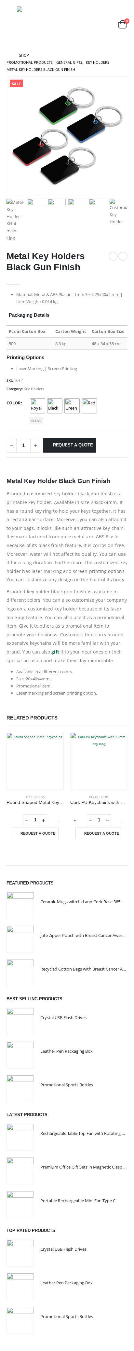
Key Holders (34, 388)
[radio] (37, 406)
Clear (36, 420)
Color (14, 403)
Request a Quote (73, 445)
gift (55, 652)
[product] (35, 761)
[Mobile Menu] (11, 24)
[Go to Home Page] (8, 55)
